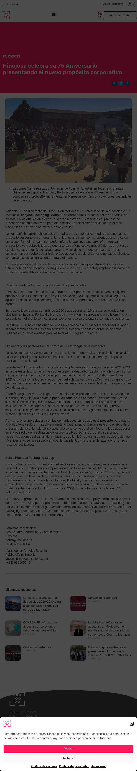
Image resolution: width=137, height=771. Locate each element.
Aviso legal (98, 766)
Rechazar (68, 758)
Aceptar (69, 748)
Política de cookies (44, 766)
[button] (131, 724)
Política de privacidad (74, 766)
